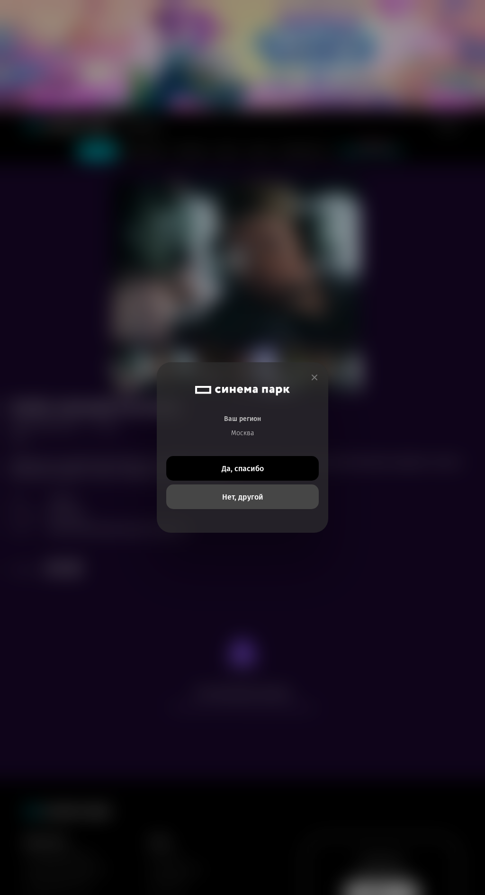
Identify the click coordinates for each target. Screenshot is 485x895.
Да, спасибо (243, 468)
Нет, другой (242, 496)
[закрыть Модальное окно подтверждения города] (314, 377)
